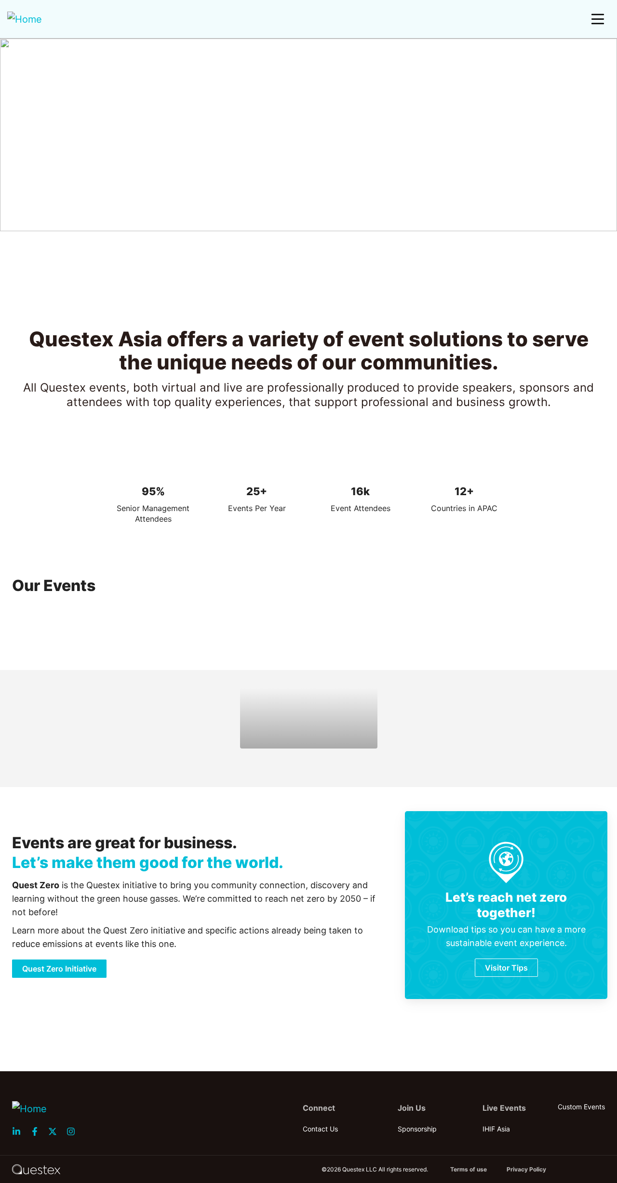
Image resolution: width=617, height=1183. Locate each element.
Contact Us (320, 1129)
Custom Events (581, 1107)
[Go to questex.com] (36, 1168)
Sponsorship (417, 1129)
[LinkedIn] (19, 1131)
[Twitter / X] (55, 1131)
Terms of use (468, 1169)
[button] (598, 19)
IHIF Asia (496, 1129)
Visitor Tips (506, 968)
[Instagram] (74, 1131)
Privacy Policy (526, 1169)
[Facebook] (37, 1131)
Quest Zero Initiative (59, 968)
